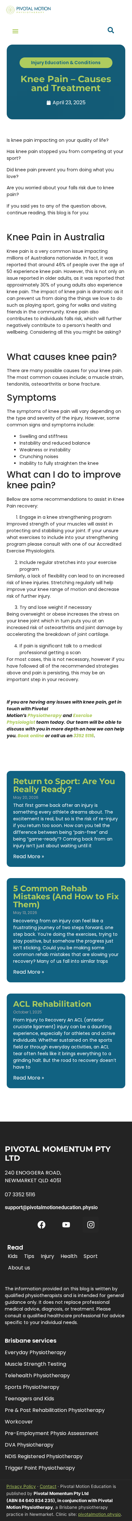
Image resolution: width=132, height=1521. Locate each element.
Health (69, 1256)
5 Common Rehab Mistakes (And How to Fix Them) (66, 896)
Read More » (28, 856)
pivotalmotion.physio (99, 1514)
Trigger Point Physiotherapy (40, 1468)
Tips (29, 1256)
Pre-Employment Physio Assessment (51, 1433)
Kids (13, 1256)
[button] (15, 31)
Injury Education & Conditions (66, 62)
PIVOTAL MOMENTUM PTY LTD (58, 1153)
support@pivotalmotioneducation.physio (51, 1207)
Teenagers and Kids (29, 1398)
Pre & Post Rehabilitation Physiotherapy (55, 1410)
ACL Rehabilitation (52, 1004)
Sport (91, 1256)
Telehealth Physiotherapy (37, 1375)
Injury (47, 1256)
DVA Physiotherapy (29, 1444)
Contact (48, 1486)
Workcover (19, 1421)
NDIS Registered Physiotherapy (44, 1456)
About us (19, 1267)
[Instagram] (91, 1225)
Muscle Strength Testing (35, 1364)
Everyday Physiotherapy (35, 1352)
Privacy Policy (21, 1486)
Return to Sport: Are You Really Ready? (64, 785)
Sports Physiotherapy (32, 1387)
